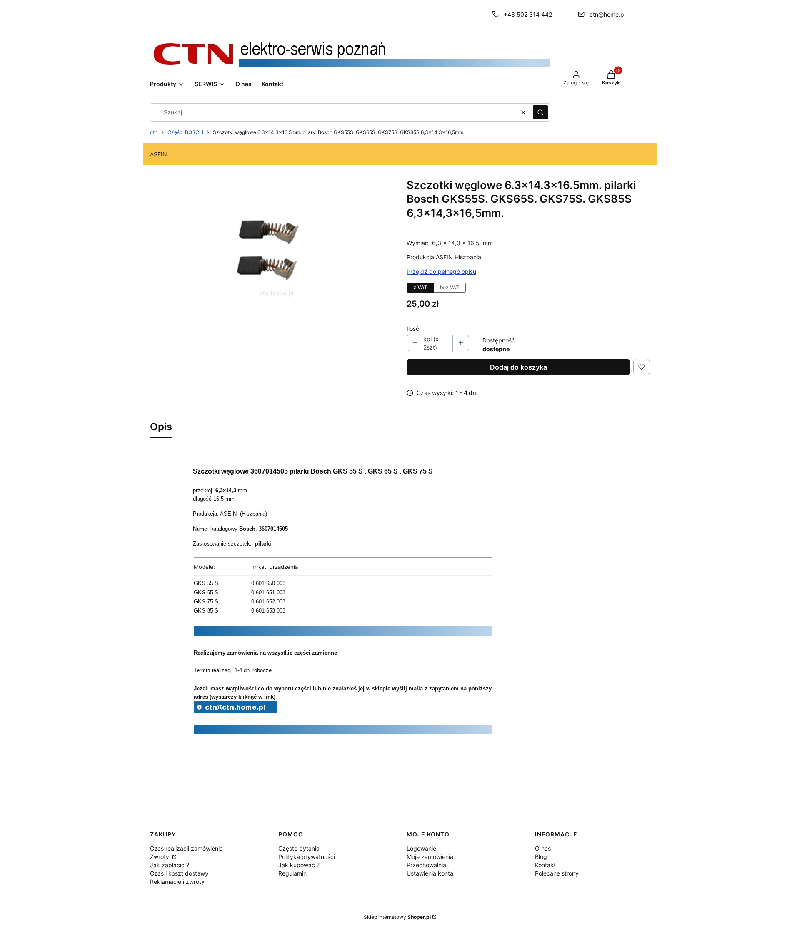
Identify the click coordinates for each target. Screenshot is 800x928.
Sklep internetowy (397, 917)
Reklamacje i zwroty (177, 881)
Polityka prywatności (306, 856)
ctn (154, 132)
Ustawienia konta (430, 873)
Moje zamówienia (430, 856)
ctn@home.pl (607, 14)
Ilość (413, 328)
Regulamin (292, 873)
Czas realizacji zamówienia (186, 848)
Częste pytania (299, 848)
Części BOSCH (185, 132)
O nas (543, 848)
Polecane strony (557, 873)
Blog (541, 856)
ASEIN (158, 154)
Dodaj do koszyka (518, 367)
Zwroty (160, 856)
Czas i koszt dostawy (179, 873)
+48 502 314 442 (528, 14)
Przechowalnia (426, 864)
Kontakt (545, 864)
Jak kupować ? (299, 864)
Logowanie (421, 848)
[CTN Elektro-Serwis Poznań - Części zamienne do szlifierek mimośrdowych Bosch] (235, 710)
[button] (540, 112)
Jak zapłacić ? (169, 864)
